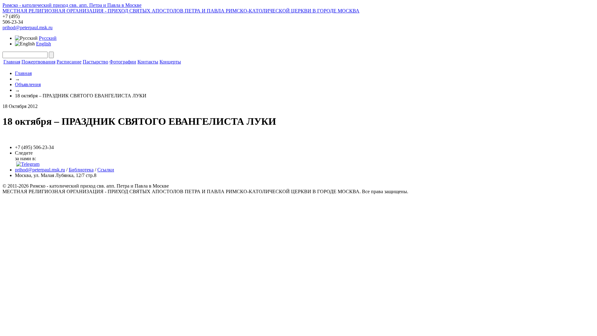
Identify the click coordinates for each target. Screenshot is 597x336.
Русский (48, 38)
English (43, 43)
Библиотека (81, 169)
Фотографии (122, 61)
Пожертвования (38, 61)
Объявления (28, 84)
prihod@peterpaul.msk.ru (27, 27)
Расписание (69, 61)
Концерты (170, 61)
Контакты (147, 61)
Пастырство (95, 61)
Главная (11, 61)
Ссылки (105, 169)
